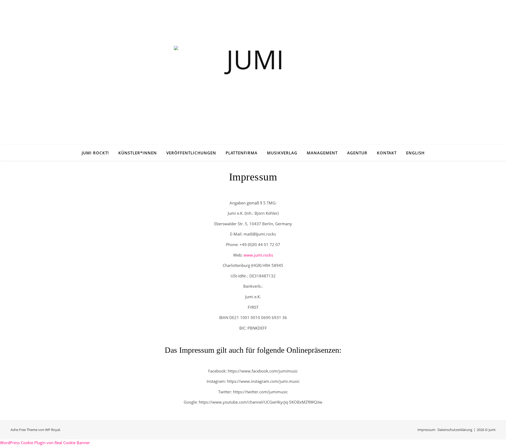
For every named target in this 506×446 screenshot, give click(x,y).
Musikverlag (282, 152)
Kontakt (387, 152)
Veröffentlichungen (191, 152)
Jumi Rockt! (95, 152)
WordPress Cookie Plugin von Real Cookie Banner (45, 442)
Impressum (426, 429)
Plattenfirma (241, 152)
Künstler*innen (137, 152)
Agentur (357, 152)
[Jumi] (253, 79)
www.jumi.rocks (258, 255)
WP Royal (52, 429)
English (415, 152)
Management (322, 152)
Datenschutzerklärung (454, 429)
